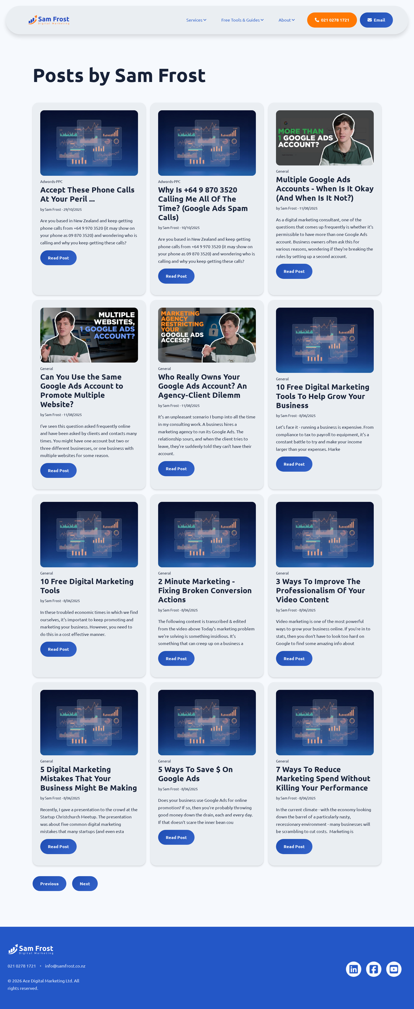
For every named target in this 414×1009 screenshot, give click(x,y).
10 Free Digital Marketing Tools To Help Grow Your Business (322, 396)
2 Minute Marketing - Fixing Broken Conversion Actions (205, 590)
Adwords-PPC (51, 182)
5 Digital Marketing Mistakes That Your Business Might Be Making (88, 778)
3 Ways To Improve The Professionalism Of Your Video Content (320, 590)
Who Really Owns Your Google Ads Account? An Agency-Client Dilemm (202, 385)
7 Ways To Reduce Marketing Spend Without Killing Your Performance (323, 778)
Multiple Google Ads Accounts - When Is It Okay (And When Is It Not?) (325, 188)
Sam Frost (53, 209)
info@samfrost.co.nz (65, 965)
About (285, 20)
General (282, 171)
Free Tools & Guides (240, 20)
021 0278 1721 (22, 965)
